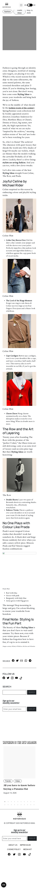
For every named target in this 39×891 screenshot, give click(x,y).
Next (38, 774)
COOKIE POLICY (14, 849)
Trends (8, 781)
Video (17, 781)
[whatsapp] (26, 660)
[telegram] (30, 660)
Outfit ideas (19, 11)
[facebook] (13, 660)
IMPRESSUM (25, 845)
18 (27, 805)
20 (34, 805)
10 (34, 802)
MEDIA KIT (27, 849)
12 (8, 805)
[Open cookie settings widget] (3, 884)
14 (15, 805)
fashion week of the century (21, 108)
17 (24, 805)
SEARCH (32, 692)
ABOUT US (12, 845)
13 (11, 805)
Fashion (7, 11)
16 (21, 805)
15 (18, 805)
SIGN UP (31, 709)
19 (31, 805)
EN (25, 5)
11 (5, 805)
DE (34, 5)
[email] (21, 660)
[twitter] (17, 660)
